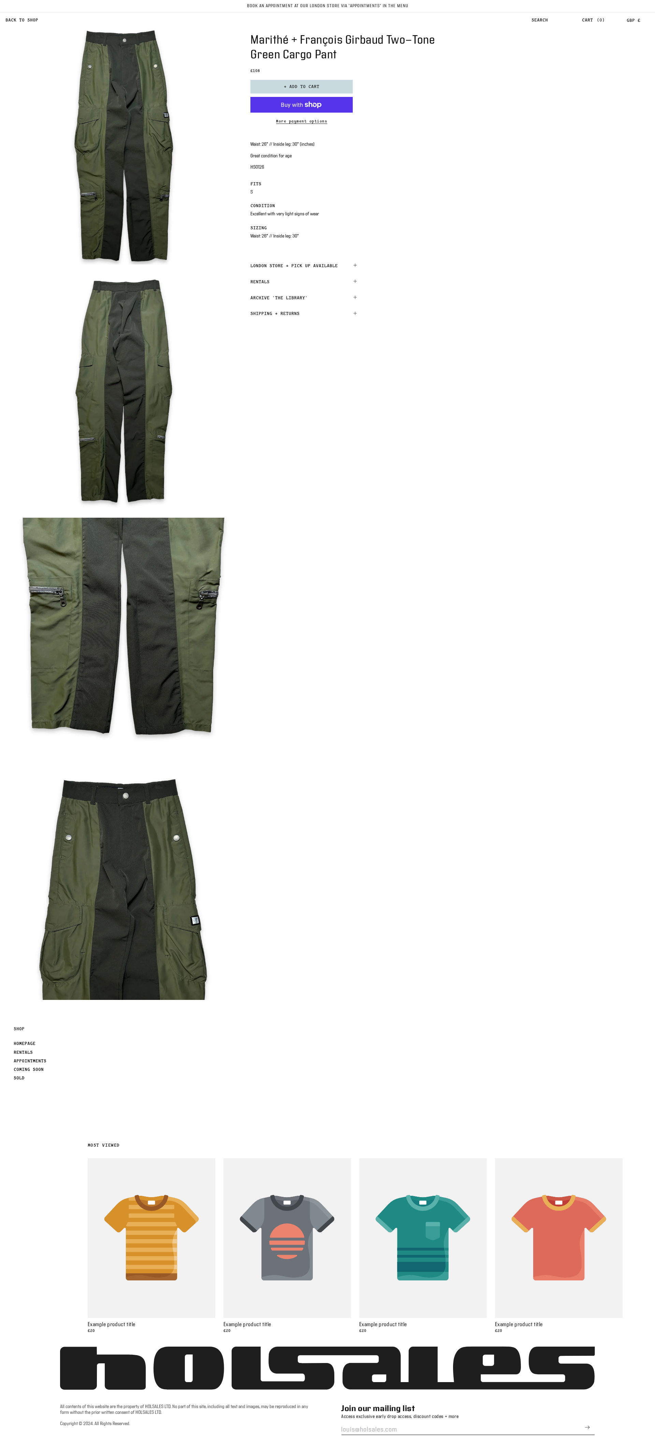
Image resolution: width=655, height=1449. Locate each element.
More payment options (301, 121)
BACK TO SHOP (21, 20)
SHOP (19, 1028)
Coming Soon (29, 1069)
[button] (539, 20)
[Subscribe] (587, 1427)
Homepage (24, 1043)
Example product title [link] (112, 1324)
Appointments (30, 1060)
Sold (19, 1077)
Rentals (23, 1052)
